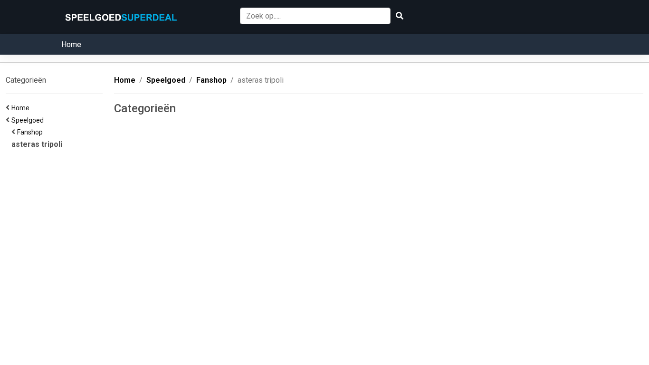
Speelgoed (29, 120)
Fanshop (31, 132)
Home (71, 44)
